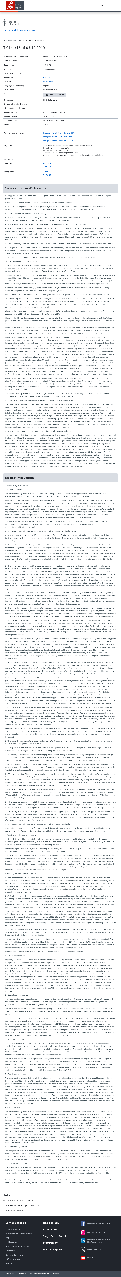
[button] (60, 188)
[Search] (102, 6)
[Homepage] (4, 40)
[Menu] (109, 6)
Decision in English (56, 95)
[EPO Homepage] (15, 6)
